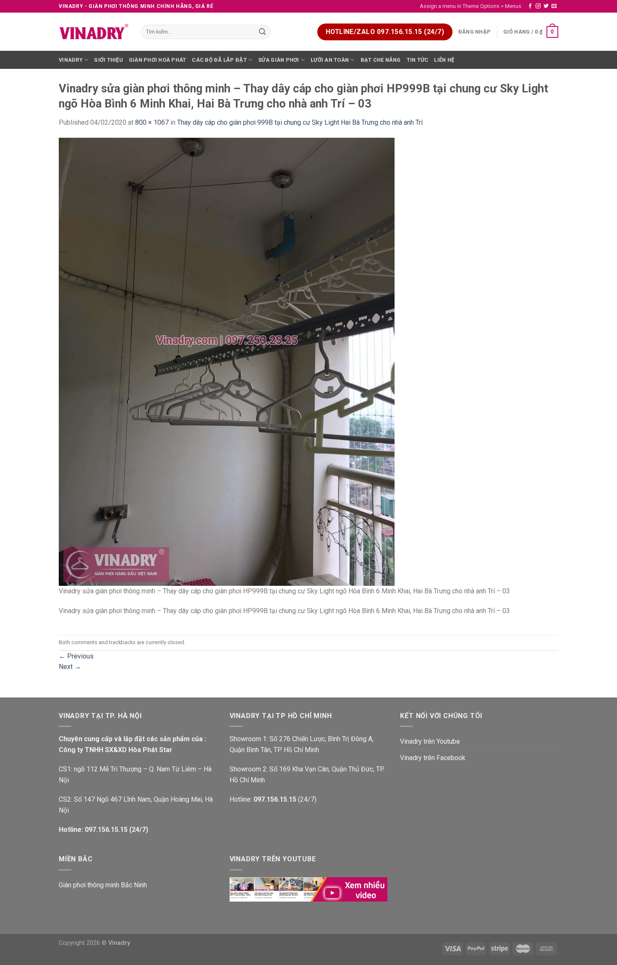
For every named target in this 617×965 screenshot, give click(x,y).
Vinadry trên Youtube (430, 741)
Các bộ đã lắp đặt (219, 60)
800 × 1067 (152, 122)
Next (70, 667)
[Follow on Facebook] (530, 6)
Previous (76, 656)
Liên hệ (444, 60)
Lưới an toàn (330, 60)
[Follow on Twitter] (546, 6)
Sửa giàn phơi (278, 60)
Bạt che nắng (381, 60)
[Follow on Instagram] (538, 6)
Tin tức (418, 60)
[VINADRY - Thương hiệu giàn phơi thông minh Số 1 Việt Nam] (93, 32)
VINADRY (71, 60)
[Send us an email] (554, 6)
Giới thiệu (108, 60)
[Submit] (263, 32)
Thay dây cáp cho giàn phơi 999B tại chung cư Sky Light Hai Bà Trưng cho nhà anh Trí (300, 122)
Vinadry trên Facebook (432, 758)
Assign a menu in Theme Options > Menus (470, 6)
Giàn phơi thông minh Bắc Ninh (103, 885)
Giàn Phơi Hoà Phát (157, 60)
